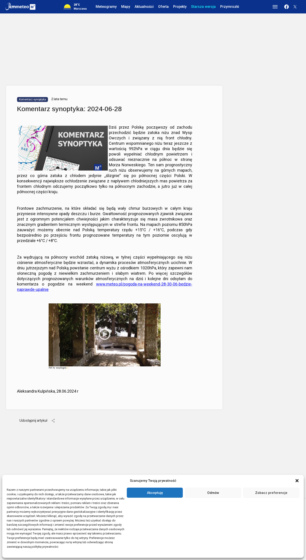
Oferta (163, 6)
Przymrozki (229, 6)
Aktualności (144, 6)
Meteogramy (106, 6)
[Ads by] (62, 369)
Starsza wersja (203, 6)
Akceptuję (155, 493)
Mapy (125, 6)
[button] (297, 480)
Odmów (213, 493)
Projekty (180, 6)
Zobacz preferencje (271, 493)
